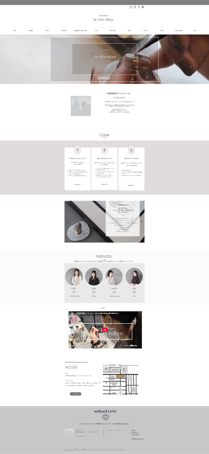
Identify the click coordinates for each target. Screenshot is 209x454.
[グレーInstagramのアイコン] (74, 292)
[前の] (7, 59)
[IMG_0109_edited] (143, 7)
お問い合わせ (134, 432)
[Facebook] (139, 7)
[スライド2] (104, 80)
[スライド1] (104, 240)
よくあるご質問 (136, 434)
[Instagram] (131, 7)
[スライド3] (106, 240)
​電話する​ (133, 430)
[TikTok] (135, 7)
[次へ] (201, 59)
